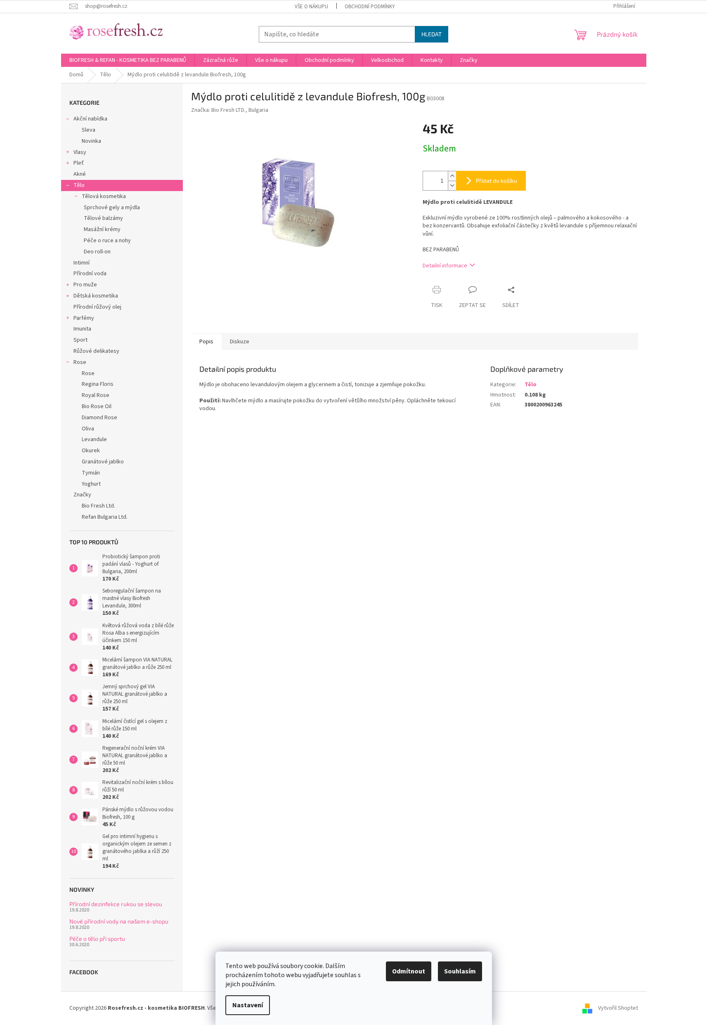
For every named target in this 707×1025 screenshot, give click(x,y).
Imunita (82, 329)
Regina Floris (97, 384)
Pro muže (85, 285)
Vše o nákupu (311, 6)
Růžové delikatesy (96, 351)
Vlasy (79, 152)
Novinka (91, 141)
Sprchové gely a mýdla (112, 207)
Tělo (79, 185)
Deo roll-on (97, 252)
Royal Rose (95, 395)
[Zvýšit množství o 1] (452, 176)
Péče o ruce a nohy (107, 240)
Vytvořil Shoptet (618, 1008)
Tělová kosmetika (104, 196)
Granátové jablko (103, 462)
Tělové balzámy (103, 218)
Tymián (91, 473)
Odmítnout (408, 971)
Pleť (78, 163)
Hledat (431, 34)
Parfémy (83, 318)
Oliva (88, 429)
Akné (79, 174)
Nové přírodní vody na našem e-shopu (118, 921)
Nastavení (247, 1005)
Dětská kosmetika (95, 296)
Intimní (81, 263)
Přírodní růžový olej (97, 307)
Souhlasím (460, 971)
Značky (82, 495)
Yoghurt (91, 484)
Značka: (229, 110)
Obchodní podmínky (370, 6)
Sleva (88, 130)
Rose (79, 362)
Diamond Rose (99, 417)
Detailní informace (445, 266)
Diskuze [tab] (239, 342)
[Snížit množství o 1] (452, 185)
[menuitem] (127, 60)
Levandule (94, 439)
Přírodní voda (89, 273)
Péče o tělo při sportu (97, 938)
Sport (80, 340)
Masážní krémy (102, 229)
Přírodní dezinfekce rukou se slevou (115, 904)
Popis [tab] (206, 342)
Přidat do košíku (496, 180)
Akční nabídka (90, 119)
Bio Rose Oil (96, 406)
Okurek (91, 450)
